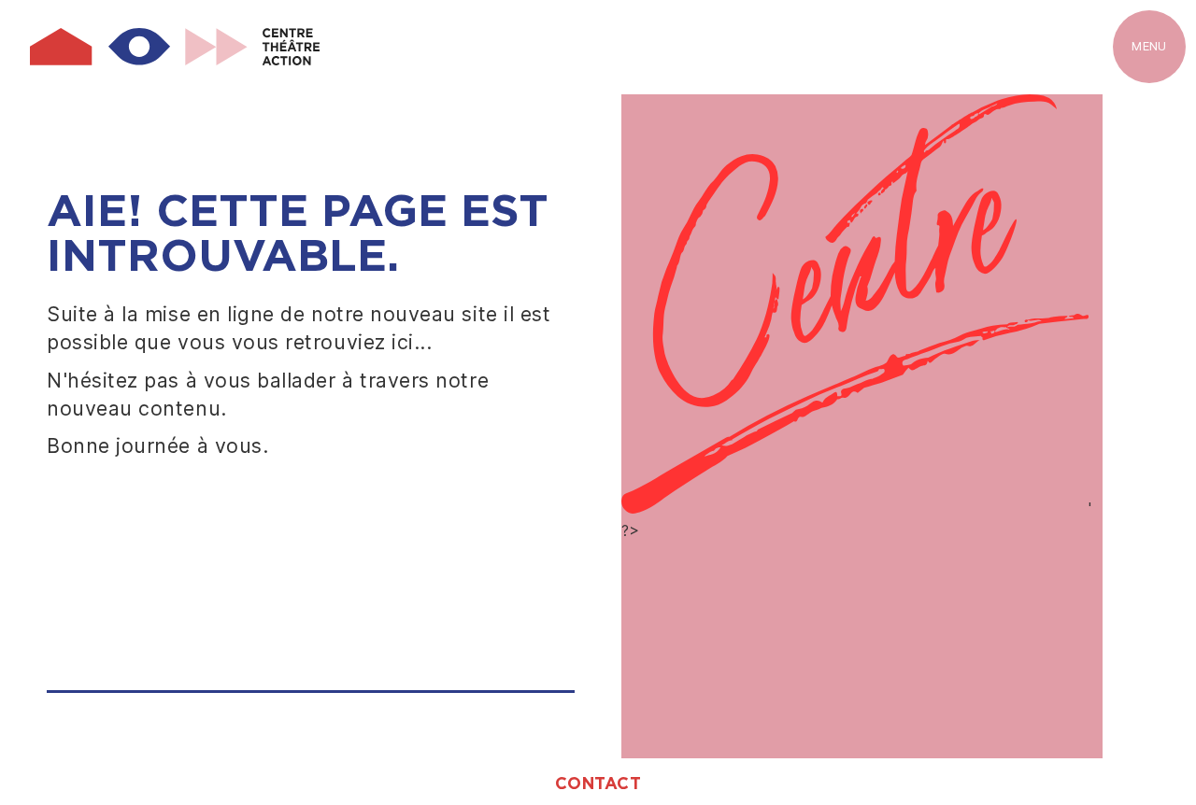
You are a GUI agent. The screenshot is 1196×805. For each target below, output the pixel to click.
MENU (1149, 45)
